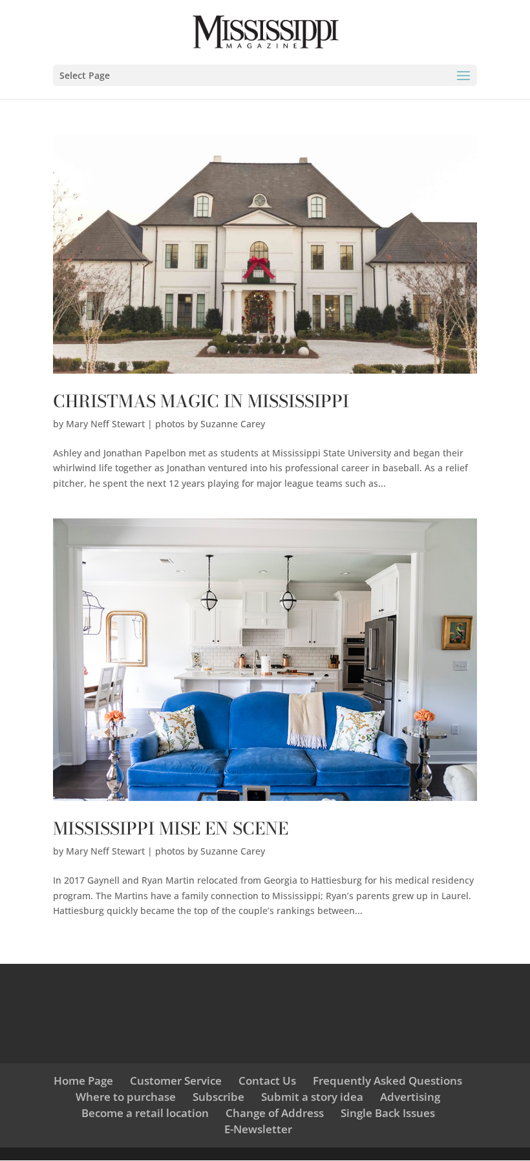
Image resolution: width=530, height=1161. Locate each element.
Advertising (410, 1096)
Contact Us (267, 1080)
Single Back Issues (388, 1112)
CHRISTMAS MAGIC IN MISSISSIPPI (201, 401)
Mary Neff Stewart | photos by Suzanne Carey (165, 424)
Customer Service (176, 1080)
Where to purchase (126, 1096)
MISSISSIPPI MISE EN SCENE (170, 828)
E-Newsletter (258, 1129)
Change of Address (275, 1112)
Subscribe (218, 1096)
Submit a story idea (312, 1096)
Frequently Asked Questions (387, 1080)
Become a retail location (145, 1112)
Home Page (83, 1080)
